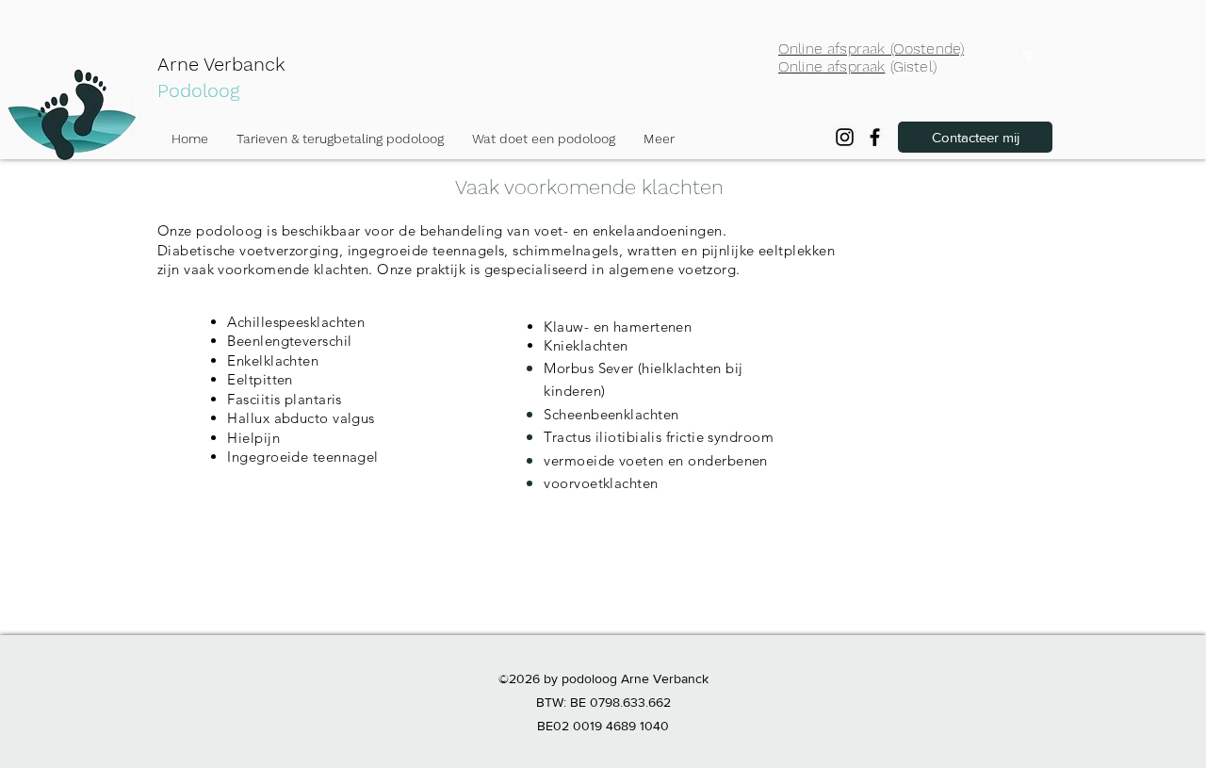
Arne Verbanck (221, 64)
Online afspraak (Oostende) (871, 48)
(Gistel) (910, 66)
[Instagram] (844, 137)
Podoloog (198, 90)
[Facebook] (875, 137)
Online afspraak (831, 66)
